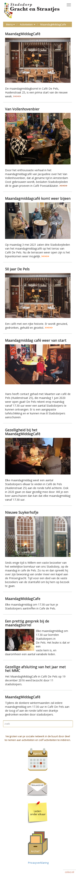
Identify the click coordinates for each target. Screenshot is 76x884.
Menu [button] (9, 24)
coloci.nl (69, 872)
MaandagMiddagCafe (53, 24)
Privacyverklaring (38, 862)
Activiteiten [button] (26, 24)
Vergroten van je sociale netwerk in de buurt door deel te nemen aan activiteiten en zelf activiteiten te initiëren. (38, 738)
